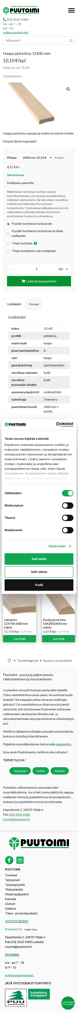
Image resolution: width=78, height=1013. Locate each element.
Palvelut (60, 771)
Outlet (40, 771)
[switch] (67, 505)
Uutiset (10, 904)
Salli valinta (39, 571)
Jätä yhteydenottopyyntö (28, 983)
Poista (59, 157)
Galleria (10, 908)
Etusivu (9, 661)
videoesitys (63, 744)
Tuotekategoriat (27, 660)
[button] (68, 89)
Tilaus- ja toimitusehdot (21, 913)
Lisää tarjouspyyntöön (41, 281)
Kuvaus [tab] (34, 304)
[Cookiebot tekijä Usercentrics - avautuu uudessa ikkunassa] (56, 424)
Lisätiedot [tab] (14, 304)
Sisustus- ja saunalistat (57, 660)
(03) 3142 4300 (17, 19)
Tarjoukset (20, 771)
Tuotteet (11, 875)
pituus (12, 157)
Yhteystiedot (14, 889)
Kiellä (39, 585)
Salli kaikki (39, 559)
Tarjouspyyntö (15, 884)
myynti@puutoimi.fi (16, 819)
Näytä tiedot (57, 546)
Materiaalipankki (17, 894)
